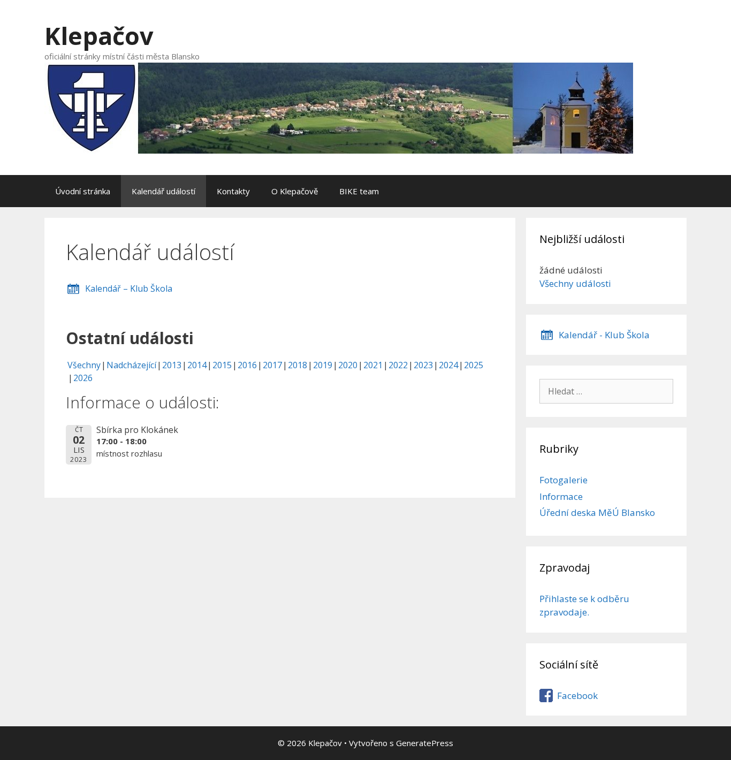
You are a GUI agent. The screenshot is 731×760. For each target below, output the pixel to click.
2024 (448, 365)
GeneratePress (424, 743)
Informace (561, 496)
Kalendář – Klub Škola (128, 288)
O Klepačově (294, 191)
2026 (83, 378)
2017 (272, 365)
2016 (247, 365)
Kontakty (233, 191)
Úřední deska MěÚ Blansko (597, 512)
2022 (398, 365)
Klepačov (99, 35)
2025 (473, 365)
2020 (347, 365)
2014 (197, 365)
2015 (222, 365)
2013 (171, 365)
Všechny (84, 365)
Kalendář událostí (163, 191)
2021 (373, 365)
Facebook (577, 695)
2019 (322, 365)
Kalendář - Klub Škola (604, 335)
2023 (423, 365)
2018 (297, 365)
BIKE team (359, 191)
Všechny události (575, 283)
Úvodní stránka (82, 191)
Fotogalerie (563, 480)
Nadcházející (131, 365)
